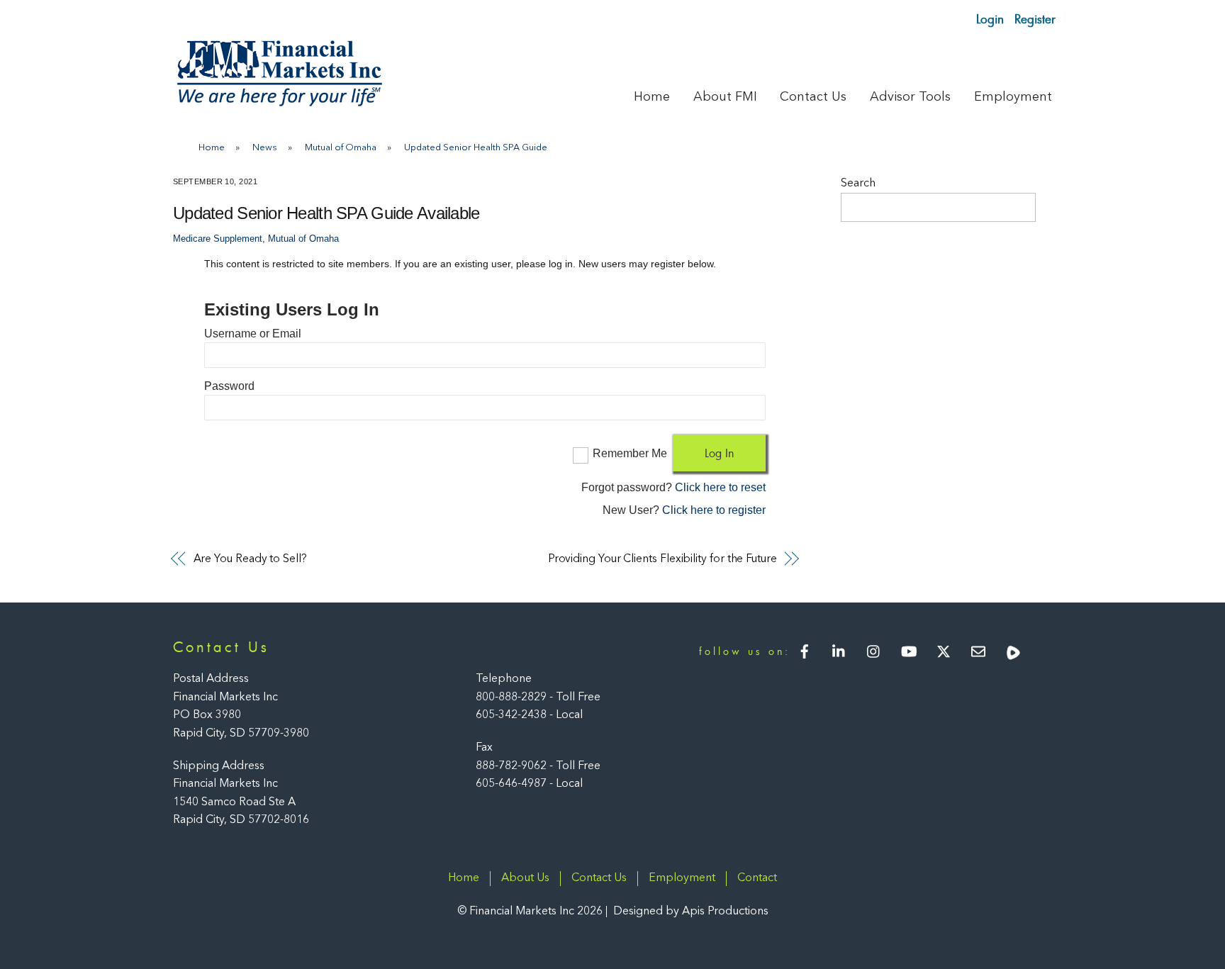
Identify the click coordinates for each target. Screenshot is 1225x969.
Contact (757, 878)
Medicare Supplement (217, 239)
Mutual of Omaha (303, 239)
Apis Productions (725, 911)
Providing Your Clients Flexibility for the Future (662, 559)
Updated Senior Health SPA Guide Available (326, 213)
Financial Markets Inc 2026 (536, 911)
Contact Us (813, 97)
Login (990, 19)
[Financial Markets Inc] (279, 103)
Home (652, 97)
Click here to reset (720, 487)
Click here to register (714, 510)
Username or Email (252, 333)
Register (1035, 19)
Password (229, 386)
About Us (525, 878)
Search (858, 183)
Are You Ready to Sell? (250, 559)
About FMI (725, 97)
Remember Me (630, 453)
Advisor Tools (910, 97)
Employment (1013, 97)
